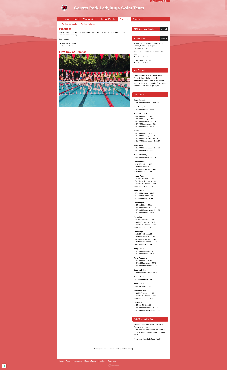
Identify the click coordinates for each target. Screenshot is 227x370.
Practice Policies (88, 24)
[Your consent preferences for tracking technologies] (4, 366)
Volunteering (89, 19)
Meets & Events (107, 19)
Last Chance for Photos (142, 60)
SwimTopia (113, 365)
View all (164, 29)
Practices (124, 19)
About (76, 19)
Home (67, 19)
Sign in (166, 1)
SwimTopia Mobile (148, 324)
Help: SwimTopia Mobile (152, 339)
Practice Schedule (69, 24)
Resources (138, 19)
